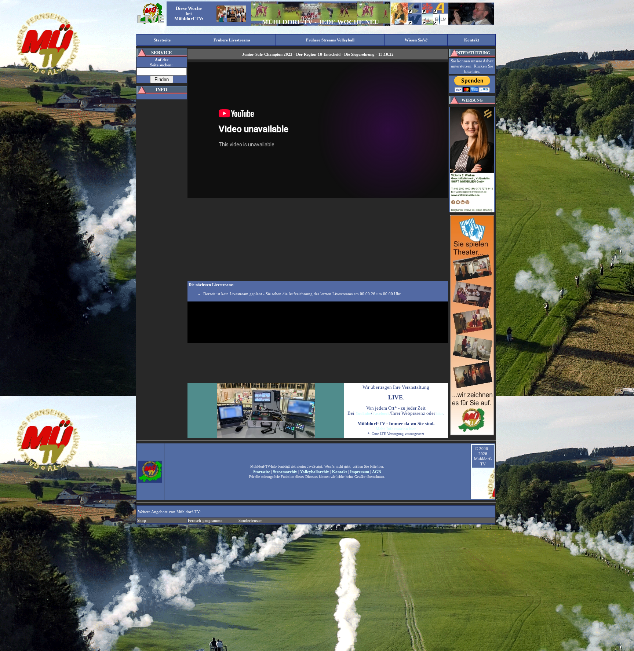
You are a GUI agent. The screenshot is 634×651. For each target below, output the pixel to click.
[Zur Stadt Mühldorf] (427, 12)
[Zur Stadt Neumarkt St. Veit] (427, 23)
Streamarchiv (285, 471)
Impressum (359, 471)
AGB (376, 471)
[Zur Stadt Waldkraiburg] (415, 23)
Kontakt (339, 471)
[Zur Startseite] (150, 23)
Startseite (261, 471)
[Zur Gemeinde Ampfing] (438, 12)
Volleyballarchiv (314, 471)
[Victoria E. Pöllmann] (399, 23)
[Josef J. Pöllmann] (471, 23)
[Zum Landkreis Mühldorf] (414, 12)
